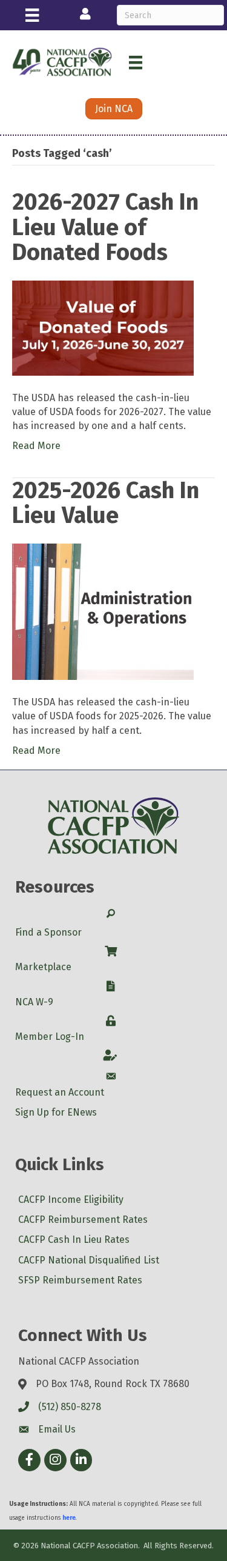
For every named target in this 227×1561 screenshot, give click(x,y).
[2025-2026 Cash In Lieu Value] (103, 611)
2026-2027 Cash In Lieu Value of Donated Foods (105, 227)
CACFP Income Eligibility (70, 1199)
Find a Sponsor (48, 932)
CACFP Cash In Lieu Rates (74, 1239)
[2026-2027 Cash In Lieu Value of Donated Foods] (103, 327)
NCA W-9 (34, 1002)
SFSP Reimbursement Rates (80, 1280)
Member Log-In (49, 1036)
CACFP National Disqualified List (88, 1260)
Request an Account (59, 1092)
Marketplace (43, 967)
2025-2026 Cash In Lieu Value (105, 503)
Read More (36, 445)
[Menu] (32, 15)
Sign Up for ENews (56, 1112)
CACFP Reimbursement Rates (83, 1219)
